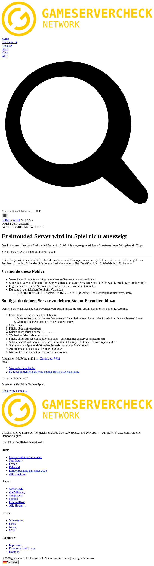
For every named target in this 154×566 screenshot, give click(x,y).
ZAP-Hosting (17, 492)
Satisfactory (16, 460)
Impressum (15, 545)
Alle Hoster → (17, 505)
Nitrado (13, 498)
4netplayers (16, 495)
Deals (12, 523)
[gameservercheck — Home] (77, 35)
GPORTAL (16, 488)
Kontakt (14, 551)
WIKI (16, 220)
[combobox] (19, 211)
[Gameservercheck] (77, 426)
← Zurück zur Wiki (48, 358)
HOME (6, 220)
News (12, 527)
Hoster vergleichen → (15, 390)
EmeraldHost (17, 502)
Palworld (14, 467)
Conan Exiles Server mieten (25, 457)
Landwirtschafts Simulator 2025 (28, 470)
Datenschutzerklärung (22, 548)
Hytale (13, 463)
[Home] (5, 215)
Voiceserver (16, 520)
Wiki (12, 530)
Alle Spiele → (17, 474)
